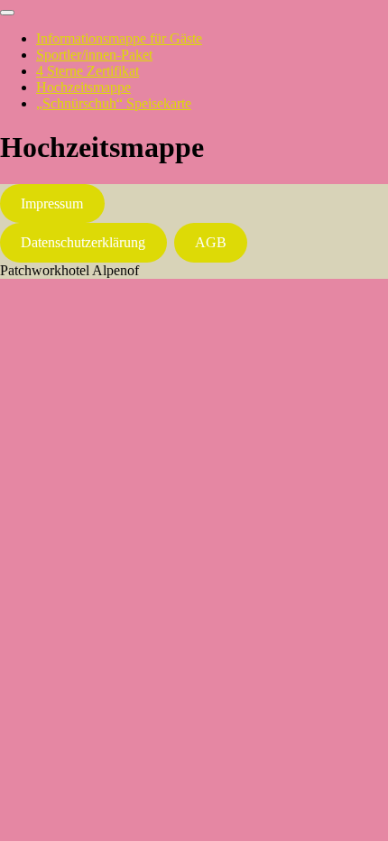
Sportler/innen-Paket (94, 54)
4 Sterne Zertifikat (87, 71)
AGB (210, 242)
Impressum (52, 203)
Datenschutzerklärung (83, 242)
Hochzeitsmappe (83, 87)
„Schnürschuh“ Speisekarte (113, 103)
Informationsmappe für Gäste (119, 38)
